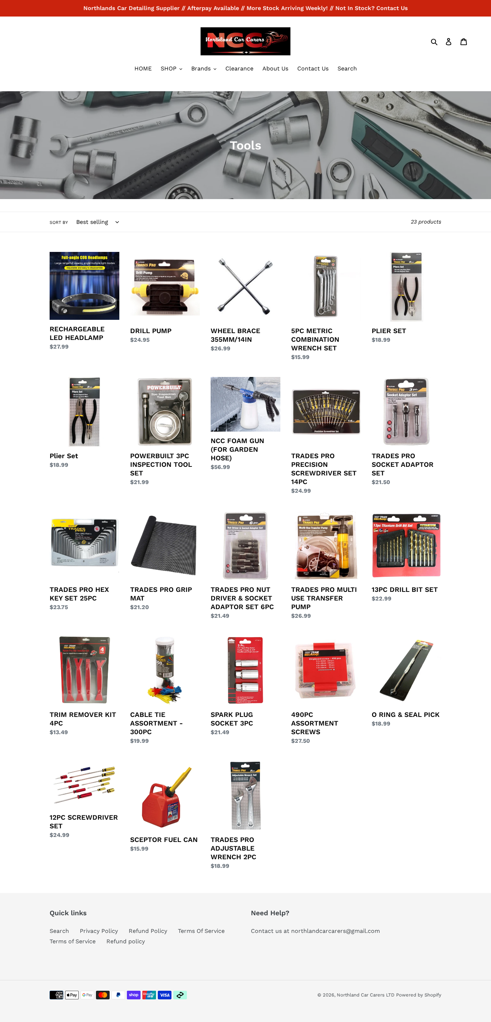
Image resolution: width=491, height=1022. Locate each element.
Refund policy (125, 941)
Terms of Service (73, 941)
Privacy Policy (99, 930)
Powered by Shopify (418, 995)
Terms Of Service (201, 930)
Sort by (59, 222)
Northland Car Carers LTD (365, 995)
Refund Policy (148, 930)
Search (59, 930)
